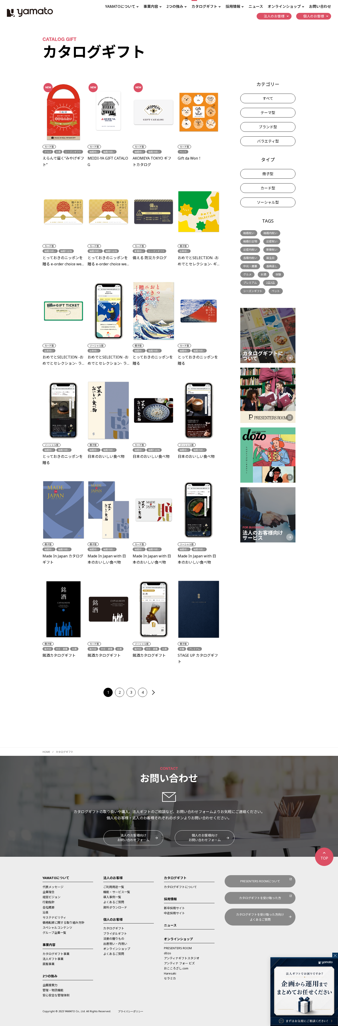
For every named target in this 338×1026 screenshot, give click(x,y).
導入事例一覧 (112, 897)
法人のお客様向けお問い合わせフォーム (133, 837)
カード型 (268, 188)
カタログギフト (113, 928)
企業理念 (48, 892)
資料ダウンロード (115, 907)
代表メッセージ (53, 887)
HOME (46, 752)
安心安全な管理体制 (56, 995)
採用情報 (170, 899)
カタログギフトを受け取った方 (260, 898)
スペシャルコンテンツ (57, 928)
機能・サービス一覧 (116, 892)
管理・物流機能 (53, 990)
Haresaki (170, 973)
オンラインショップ (116, 949)
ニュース (256, 6)
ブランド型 (268, 126)
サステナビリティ (54, 917)
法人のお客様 (113, 878)
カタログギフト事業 (56, 954)
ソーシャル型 (268, 202)
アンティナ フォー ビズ (179, 963)
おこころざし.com (176, 968)
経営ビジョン (51, 897)
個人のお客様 (113, 919)
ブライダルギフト (115, 933)
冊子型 (267, 173)
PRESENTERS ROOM (178, 948)
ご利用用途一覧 (113, 887)
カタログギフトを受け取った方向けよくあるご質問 (260, 917)
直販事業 (48, 964)
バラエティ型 (268, 141)
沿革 (46, 912)
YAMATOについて (56, 878)
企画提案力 (50, 985)
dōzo (167, 953)
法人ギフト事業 (53, 959)
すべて (268, 98)
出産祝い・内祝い (115, 944)
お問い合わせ (320, 6)
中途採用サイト (174, 913)
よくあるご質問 (113, 902)
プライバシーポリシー (130, 1011)
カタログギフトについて (180, 887)
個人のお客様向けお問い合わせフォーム (205, 837)
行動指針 (48, 902)
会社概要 (48, 907)
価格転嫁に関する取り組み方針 (63, 922)
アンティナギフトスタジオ (181, 958)
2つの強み (50, 976)
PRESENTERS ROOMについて (260, 881)
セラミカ (170, 978)
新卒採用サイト (174, 908)
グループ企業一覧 (54, 933)
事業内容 (49, 945)
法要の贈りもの (113, 939)
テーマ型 (268, 112)
